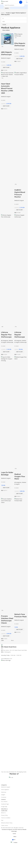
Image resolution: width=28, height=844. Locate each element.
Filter (4, 24)
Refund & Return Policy (6, 823)
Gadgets (3, 794)
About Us (3, 812)
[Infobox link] (14, 646)
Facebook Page (5, 804)
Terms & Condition (5, 818)
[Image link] (14, 715)
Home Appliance (5, 789)
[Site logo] (5, 2)
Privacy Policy (4, 815)
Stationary (3, 792)
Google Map (4, 806)
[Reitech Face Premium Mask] (20, 553)
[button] (19, 629)
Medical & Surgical (5, 787)
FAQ (2, 820)
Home (2, 13)
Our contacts (4, 801)
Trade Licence (4, 825)
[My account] (20, 2)
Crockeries (3, 797)
